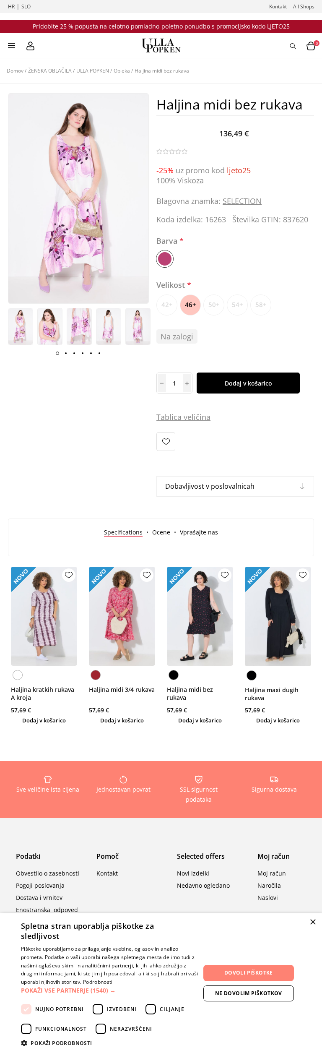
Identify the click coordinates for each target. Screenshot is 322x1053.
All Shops (303, 6)
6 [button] (99, 353)
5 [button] (91, 353)
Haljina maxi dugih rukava (272, 694)
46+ (190, 304)
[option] (20, 326)
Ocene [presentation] (161, 532)
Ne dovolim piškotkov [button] (248, 993)
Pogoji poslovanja (40, 885)
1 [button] (57, 353)
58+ (261, 304)
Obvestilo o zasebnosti (47, 873)
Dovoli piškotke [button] (248, 972)
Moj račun (271, 873)
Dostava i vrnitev (39, 898)
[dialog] (161, 983)
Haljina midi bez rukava (190, 693)
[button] (110, 990)
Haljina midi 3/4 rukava (122, 689)
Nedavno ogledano (203, 885)
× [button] (312, 922)
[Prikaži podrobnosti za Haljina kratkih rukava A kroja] (44, 616)
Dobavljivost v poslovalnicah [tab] (209, 486)
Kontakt (278, 6)
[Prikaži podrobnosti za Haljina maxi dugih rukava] (278, 616)
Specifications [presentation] (123, 532)
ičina (202, 417)
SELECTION (242, 201)
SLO (26, 6)
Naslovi (267, 898)
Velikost (171, 285)
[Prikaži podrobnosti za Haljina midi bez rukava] (200, 616)
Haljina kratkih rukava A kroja (42, 693)
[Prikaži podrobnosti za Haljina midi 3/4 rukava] (122, 616)
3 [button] (74, 353)
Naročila (269, 885)
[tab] (123, 532)
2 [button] (66, 353)
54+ (237, 304)
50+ (214, 304)
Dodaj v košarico (248, 383)
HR (11, 6)
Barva (167, 241)
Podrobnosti (97, 981)
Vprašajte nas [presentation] (199, 532)
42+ (167, 304)
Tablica (169, 417)
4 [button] (82, 353)
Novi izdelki (193, 873)
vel (188, 417)
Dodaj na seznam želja (165, 441)
